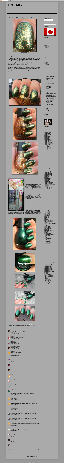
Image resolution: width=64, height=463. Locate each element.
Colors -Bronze (47, 214)
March (47, 110)
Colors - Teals (47, 211)
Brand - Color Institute (48, 142)
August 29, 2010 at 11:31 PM (14, 414)
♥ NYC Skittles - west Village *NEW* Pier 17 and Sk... (50, 104)
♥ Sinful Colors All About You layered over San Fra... (50, 72)
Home (25, 449)
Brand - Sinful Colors (18, 325)
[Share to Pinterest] (33, 324)
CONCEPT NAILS (47, 216)
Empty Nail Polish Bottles (48, 221)
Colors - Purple (47, 207)
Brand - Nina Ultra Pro (48, 175)
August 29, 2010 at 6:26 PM (14, 409)
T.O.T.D (46, 284)
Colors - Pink (47, 206)
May (46, 108)
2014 (46, 58)
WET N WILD (47, 88)
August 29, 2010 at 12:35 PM (14, 366)
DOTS (46, 219)
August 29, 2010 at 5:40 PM (14, 404)
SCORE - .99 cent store (48, 275)
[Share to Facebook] (32, 324)
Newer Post (10, 449)
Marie (11, 329)
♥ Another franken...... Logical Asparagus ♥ (50, 98)
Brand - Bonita (47, 138)
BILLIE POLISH (47, 46)
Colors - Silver (47, 209)
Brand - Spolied (47, 185)
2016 (46, 57)
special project (47, 279)
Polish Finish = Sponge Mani (49, 271)
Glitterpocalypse (47, 228)
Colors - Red (47, 208)
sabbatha (11, 341)
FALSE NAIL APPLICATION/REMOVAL (50, 223)
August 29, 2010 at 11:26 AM (14, 343)
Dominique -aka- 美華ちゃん (14, 346)
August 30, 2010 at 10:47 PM (14, 441)
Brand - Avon (47, 136)
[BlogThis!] (30, 324)
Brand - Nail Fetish (47, 171)
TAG (45, 285)
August (47, 69)
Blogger (36, 456)
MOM (45, 236)
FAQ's (8, 13)
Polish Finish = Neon (48, 266)
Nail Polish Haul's (47, 238)
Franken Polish (47, 226)
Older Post (39, 449)
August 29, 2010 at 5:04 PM (14, 399)
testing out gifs (48, 92)
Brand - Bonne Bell (47, 139)
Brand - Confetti (47, 146)
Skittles (46, 277)
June (46, 107)
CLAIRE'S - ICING (47, 47)
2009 (46, 114)
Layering (46, 232)
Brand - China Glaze (48, 140)
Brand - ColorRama (47, 145)
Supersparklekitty (13, 422)
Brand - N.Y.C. (47, 170)
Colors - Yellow (47, 213)
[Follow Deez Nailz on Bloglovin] (48, 20)
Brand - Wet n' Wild (47, 187)
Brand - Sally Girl (47, 181)
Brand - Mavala (47, 166)
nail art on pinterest (47, 16)
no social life (47, 244)
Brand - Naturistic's (48, 174)
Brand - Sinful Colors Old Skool (49, 184)
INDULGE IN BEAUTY (48, 48)
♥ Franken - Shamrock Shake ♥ (50, 100)
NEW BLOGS (47, 243)
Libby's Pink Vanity (13, 402)
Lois (11, 336)
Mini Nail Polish (47, 235)
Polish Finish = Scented (48, 269)
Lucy (11, 412)
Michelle (11, 374)
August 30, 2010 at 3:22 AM (14, 430)
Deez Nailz (15, 5)
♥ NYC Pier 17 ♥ (48, 102)
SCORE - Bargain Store (48, 276)
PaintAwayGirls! (12, 379)
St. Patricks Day (47, 280)
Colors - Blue (47, 192)
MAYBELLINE (47, 49)
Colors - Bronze (47, 193)
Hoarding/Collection (48, 230)
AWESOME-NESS (47, 132)
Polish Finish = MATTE (48, 264)
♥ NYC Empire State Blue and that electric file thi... (50, 70)
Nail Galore (12, 407)
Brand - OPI (46, 176)
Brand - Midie (47, 168)
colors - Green (27, 325)
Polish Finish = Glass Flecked (49, 260)
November (47, 65)
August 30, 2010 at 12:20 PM (14, 436)
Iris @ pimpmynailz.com (13, 384)
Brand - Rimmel (47, 180)
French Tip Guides (47, 227)
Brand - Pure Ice (47, 178)
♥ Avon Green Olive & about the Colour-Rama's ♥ (50, 76)
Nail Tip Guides (47, 241)
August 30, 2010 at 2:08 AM (14, 425)
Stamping (46, 281)
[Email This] (29, 324)
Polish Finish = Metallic (48, 265)
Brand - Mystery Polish (48, 169)
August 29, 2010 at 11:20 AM (14, 338)
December (47, 64)
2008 (46, 115)
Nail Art (46, 237)
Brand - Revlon (47, 179)
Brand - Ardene (47, 134)
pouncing (46, 272)
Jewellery (46, 231)
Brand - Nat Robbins (48, 173)
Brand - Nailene (13, 325)
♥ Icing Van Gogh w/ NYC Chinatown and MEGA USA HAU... (50, 79)
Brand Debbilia (47, 189)
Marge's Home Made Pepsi (49, 234)
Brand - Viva (46, 186)
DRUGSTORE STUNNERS (48, 220)
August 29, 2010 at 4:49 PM (14, 394)
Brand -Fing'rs (47, 188)
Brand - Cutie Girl (47, 148)
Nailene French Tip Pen (48, 242)
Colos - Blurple (47, 215)
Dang (45, 218)
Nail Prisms (46, 239)
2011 (46, 62)
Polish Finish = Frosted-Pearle (49, 259)
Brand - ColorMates (48, 144)
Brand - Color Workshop (48, 143)
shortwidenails (12, 389)
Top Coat (46, 286)
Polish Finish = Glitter (32, 325)
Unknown (11, 351)
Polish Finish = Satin (48, 268)
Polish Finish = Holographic (49, 262)
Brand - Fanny (47, 152)
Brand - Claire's (47, 141)
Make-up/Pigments (47, 233)
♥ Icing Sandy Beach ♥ (49, 85)
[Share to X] (31, 324)
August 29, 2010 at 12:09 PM (14, 355)
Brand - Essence (47, 151)
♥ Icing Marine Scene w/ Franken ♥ (50, 95)
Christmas (46, 190)
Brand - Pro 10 (47, 177)
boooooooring (47, 133)
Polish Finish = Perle (48, 267)
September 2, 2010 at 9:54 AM (14, 446)
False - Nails (46, 222)
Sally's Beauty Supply (48, 274)
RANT (46, 273)
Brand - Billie (47, 137)
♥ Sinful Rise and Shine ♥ (49, 75)
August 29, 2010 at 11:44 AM (14, 348)
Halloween (46, 229)
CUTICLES (46, 217)
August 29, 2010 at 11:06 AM (14, 333)
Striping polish (47, 282)
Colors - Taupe (47, 210)
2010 (46, 63)
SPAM (46, 278)
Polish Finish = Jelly (48, 263)
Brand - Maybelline (47, 167)
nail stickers (46, 240)
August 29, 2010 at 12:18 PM (14, 361)
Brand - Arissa (47, 135)
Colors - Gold (22, 325)
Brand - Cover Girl (47, 147)
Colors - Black (47, 191)
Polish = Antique (47, 246)
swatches (46, 283)
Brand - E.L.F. (47, 150)
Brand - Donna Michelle (48, 149)
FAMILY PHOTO (47, 225)
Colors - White (47, 212)
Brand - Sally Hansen (48, 182)
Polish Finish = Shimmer (48, 270)
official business (47, 245)
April (46, 109)
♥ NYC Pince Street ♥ (49, 101)
